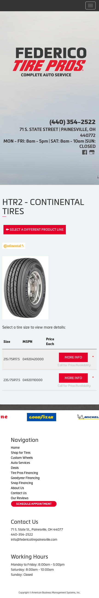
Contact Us (18, 493)
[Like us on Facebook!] (84, 152)
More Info (73, 357)
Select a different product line (36, 229)
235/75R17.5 (11, 380)
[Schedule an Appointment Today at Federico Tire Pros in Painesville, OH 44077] (34, 504)
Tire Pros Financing (24, 473)
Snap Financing (22, 483)
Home (15, 447)
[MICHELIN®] (80, 417)
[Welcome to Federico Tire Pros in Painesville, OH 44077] (49, 61)
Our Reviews (19, 498)
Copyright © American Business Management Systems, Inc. (49, 592)
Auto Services (20, 463)
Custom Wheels (22, 458)
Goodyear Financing (25, 478)
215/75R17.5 (11, 359)
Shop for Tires (20, 452)
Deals (15, 468)
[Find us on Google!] (92, 152)
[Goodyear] (31, 417)
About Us (17, 488)
